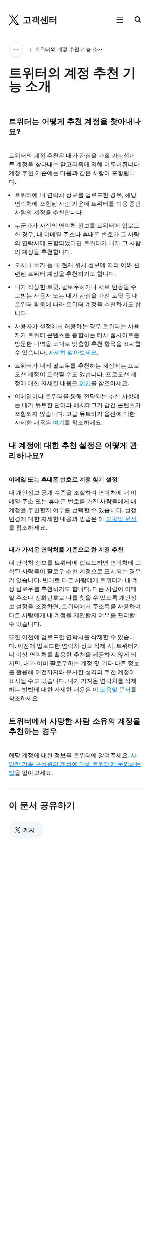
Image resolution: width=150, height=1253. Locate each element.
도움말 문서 (121, 518)
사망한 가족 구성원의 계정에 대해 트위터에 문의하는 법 (75, 763)
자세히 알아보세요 (72, 352)
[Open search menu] (137, 20)
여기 (85, 383)
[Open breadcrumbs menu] (16, 49)
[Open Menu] (120, 20)
